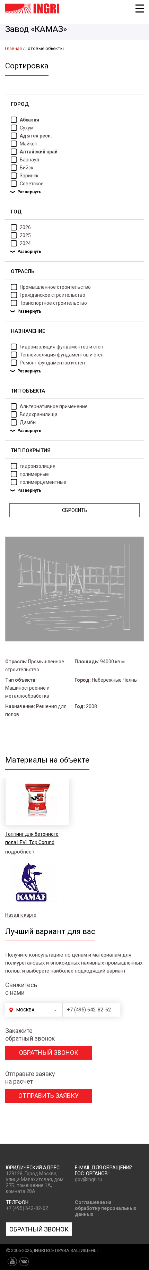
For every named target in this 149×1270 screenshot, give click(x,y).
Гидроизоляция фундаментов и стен (61, 347)
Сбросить (74, 510)
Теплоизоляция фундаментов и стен (62, 355)
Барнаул (29, 159)
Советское (32, 183)
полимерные (34, 474)
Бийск (26, 167)
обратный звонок (48, 1052)
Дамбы (28, 422)
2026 (25, 227)
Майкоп (28, 143)
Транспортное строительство (53, 303)
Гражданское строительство (52, 295)
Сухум (27, 128)
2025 (25, 235)
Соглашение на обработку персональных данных (105, 1208)
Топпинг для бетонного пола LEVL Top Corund (32, 838)
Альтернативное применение (54, 406)
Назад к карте (20, 915)
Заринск (29, 175)
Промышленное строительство (55, 287)
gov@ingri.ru (88, 1179)
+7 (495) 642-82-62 (89, 1010)
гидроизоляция (37, 466)
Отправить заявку (48, 1095)
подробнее (18, 852)
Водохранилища (39, 414)
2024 (25, 243)
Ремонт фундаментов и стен (52, 362)
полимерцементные (43, 482)
